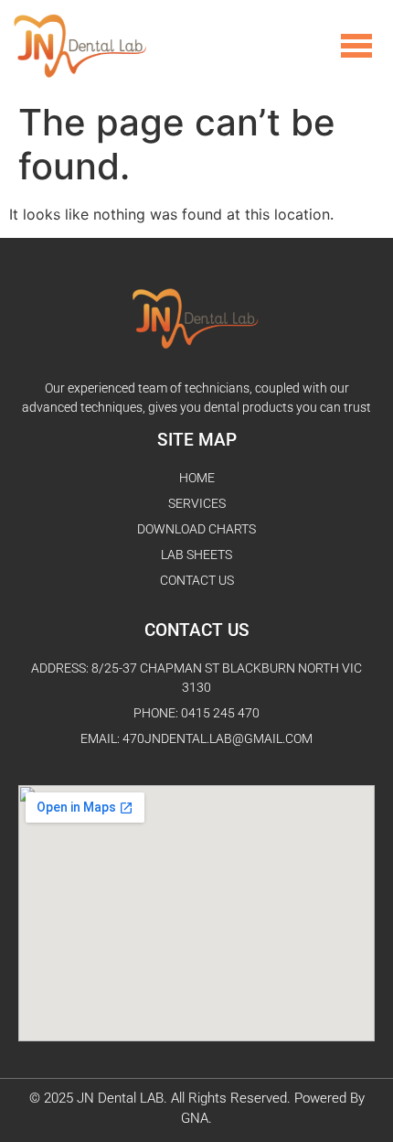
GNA (194, 1118)
